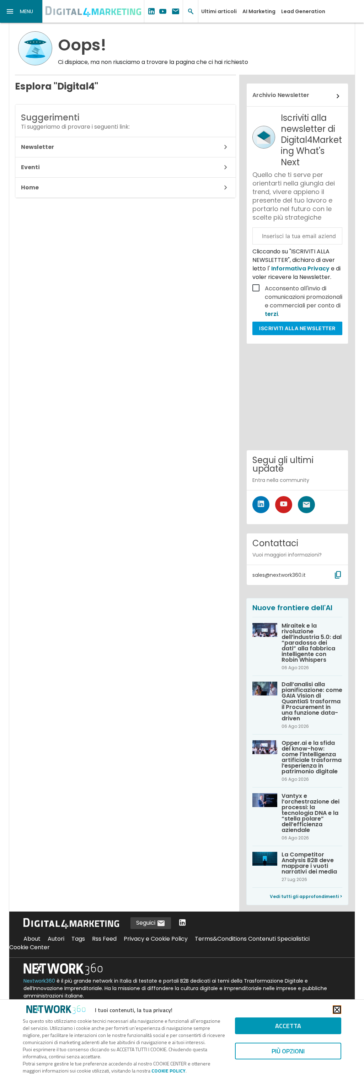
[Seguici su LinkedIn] (260, 504)
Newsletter (37, 147)
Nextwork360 (39, 980)
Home (30, 187)
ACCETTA (288, 1026)
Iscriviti (297, 328)
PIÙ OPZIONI (288, 1051)
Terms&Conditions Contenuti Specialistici (252, 939)
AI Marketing (258, 11)
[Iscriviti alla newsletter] (306, 504)
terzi (271, 314)
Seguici (146, 923)
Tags (78, 939)
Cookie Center (29, 947)
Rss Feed (104, 939)
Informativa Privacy (300, 268)
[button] (21, 11)
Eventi (30, 167)
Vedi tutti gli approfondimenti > (306, 896)
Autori (56, 939)
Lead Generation (303, 11)
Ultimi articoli (219, 11)
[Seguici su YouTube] (283, 504)
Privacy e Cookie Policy (156, 939)
